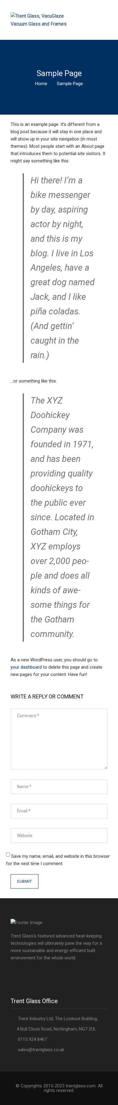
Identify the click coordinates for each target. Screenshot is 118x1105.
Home (41, 83)
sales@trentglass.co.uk (41, 1049)
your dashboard (26, 667)
